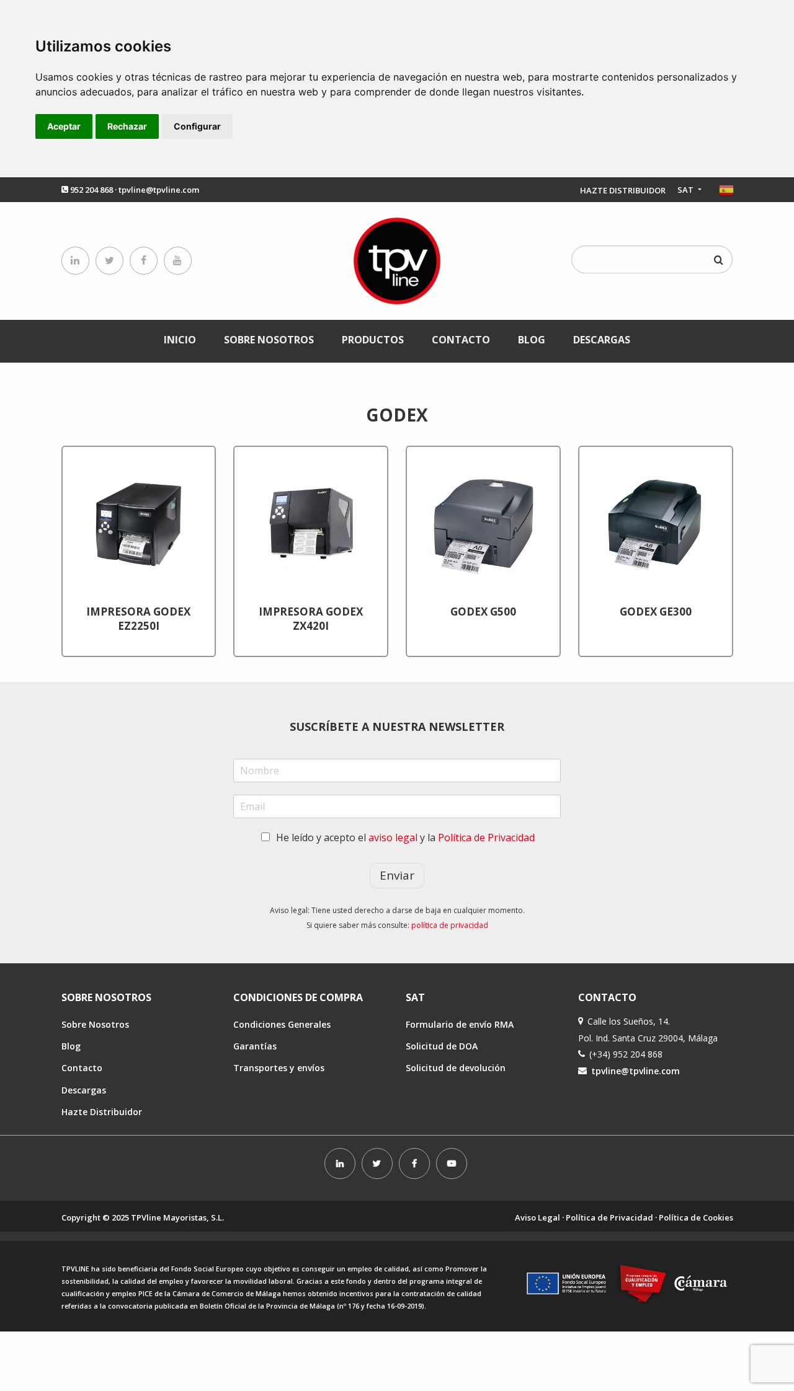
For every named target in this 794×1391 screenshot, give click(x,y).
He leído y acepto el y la (405, 837)
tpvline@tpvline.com (158, 189)
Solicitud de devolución (456, 1068)
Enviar (397, 875)
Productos (373, 340)
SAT (686, 189)
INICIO (180, 340)
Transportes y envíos (278, 1068)
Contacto (461, 340)
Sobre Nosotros (269, 340)
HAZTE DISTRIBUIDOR (623, 190)
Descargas (601, 340)
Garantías (255, 1046)
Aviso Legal (537, 1217)
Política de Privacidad (486, 837)
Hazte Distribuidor (101, 1112)
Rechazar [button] (127, 126)
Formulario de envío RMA (460, 1024)
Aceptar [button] (64, 126)
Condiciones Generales (282, 1024)
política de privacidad (449, 925)
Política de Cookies (696, 1217)
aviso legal (392, 837)
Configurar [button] (197, 126)
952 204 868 (91, 189)
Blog (531, 340)
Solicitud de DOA (442, 1046)
